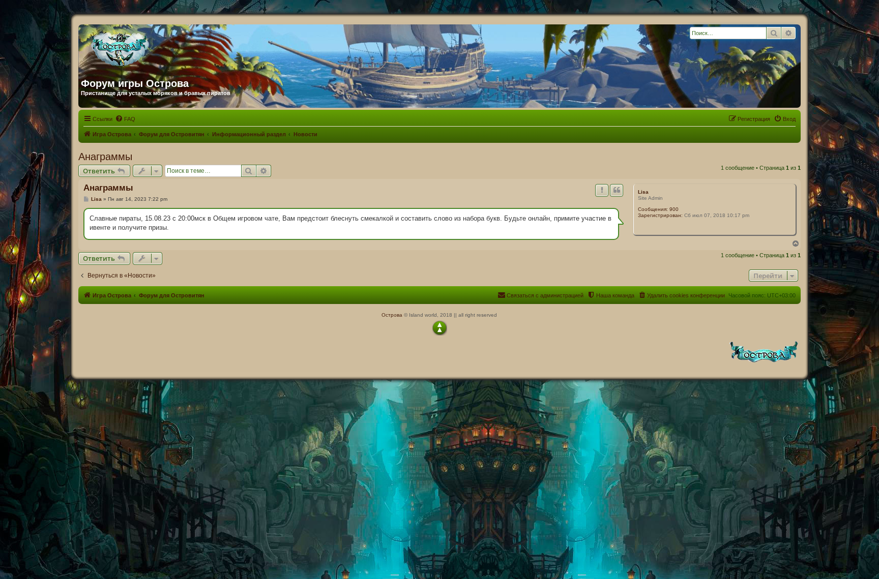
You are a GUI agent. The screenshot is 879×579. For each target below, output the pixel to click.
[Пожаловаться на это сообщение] (601, 190)
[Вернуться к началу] (439, 328)
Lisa (643, 192)
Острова (392, 315)
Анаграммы (105, 156)
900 (674, 209)
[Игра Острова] (178, 47)
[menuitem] (125, 119)
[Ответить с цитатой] (616, 190)
